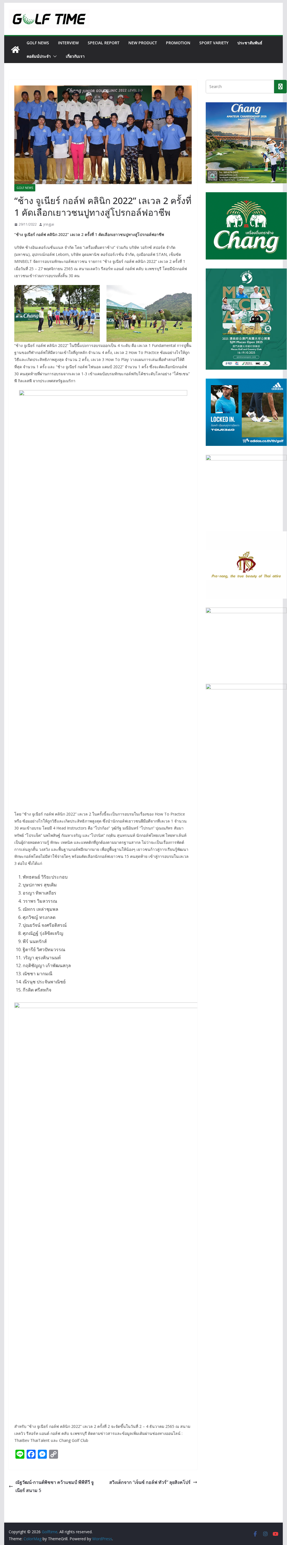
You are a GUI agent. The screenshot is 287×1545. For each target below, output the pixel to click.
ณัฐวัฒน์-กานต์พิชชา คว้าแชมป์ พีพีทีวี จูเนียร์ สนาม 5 (54, 1486)
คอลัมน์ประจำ (39, 56)
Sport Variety (213, 42)
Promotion (178, 42)
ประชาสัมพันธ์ (249, 42)
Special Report (103, 42)
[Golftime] (15, 49)
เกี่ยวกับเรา (75, 56)
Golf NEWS (38, 42)
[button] (54, 56)
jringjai (48, 224)
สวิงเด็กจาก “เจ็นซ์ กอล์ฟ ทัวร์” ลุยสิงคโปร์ (150, 1482)
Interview (68, 42)
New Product (142, 42)
